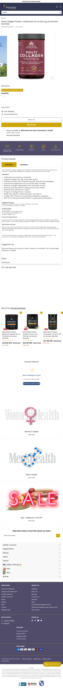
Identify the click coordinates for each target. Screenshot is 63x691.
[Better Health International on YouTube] (38, 620)
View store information (13, 135)
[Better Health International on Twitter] (41, 620)
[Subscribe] (58, 535)
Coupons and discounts (9, 592)
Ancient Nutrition (7, 27)
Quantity (5, 93)
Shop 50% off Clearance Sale (31, 1)
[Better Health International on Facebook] (35, 620)
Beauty (3, 602)
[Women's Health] (31, 413)
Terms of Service (22, 631)
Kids (2, 605)
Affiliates (34, 589)
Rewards (34, 599)
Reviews (34, 594)
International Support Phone (41, 605)
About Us (35, 592)
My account (35, 610)
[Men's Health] (31, 456)
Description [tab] (9, 164)
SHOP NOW (31, 435)
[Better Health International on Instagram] (32, 620)
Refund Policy (21, 634)
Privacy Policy (21, 639)
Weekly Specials (6, 594)
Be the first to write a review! (31, 383)
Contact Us (35, 597)
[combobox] (31, 12)
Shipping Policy (21, 636)
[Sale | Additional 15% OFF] (31, 499)
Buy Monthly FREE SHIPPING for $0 (12, 90)
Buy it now (31, 125)
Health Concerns (7, 597)
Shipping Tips (5, 610)
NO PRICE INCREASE (7, 589)
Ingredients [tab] (24, 164)
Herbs (3, 599)
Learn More (5, 107)
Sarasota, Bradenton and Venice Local (44, 607)
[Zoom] (52, 77)
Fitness (3, 607)
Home (3, 18)
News (33, 602)
